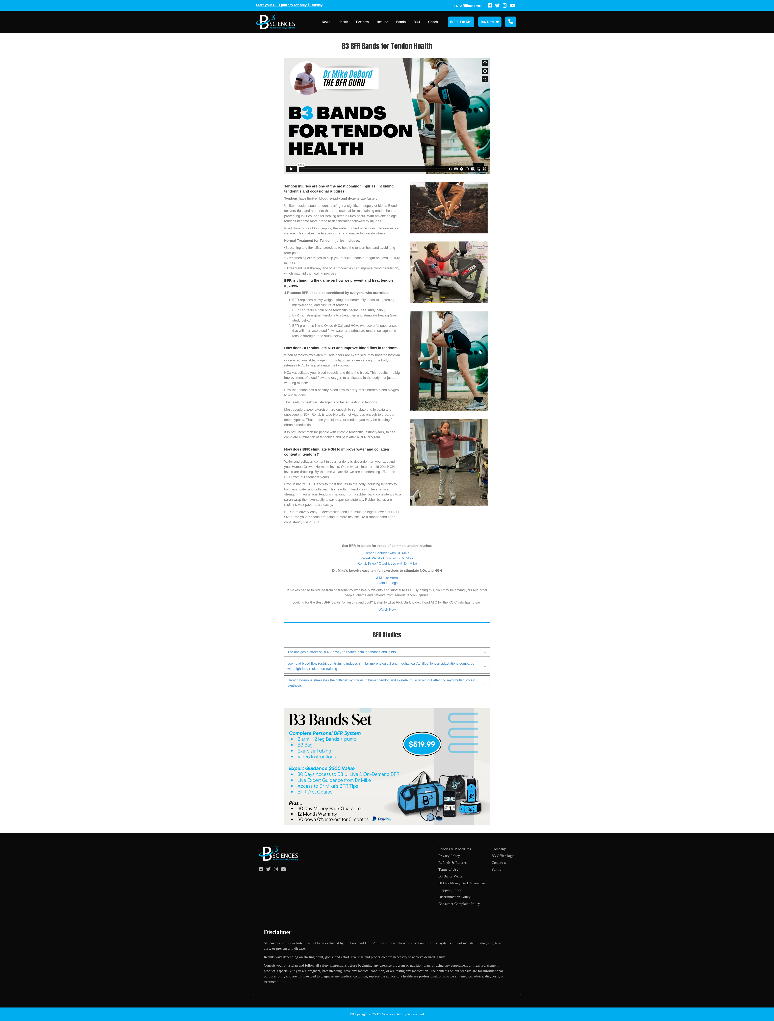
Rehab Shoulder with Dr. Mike (387, 553)
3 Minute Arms (387, 578)
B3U (417, 22)
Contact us (499, 863)
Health (343, 22)
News (326, 22)
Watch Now (387, 609)
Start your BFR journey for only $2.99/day (289, 5)
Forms (496, 869)
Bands (401, 22)
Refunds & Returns (452, 863)
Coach (433, 22)
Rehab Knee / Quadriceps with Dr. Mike (387, 563)
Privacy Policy (449, 856)
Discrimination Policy (454, 897)
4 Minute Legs (387, 583)
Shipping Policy (450, 890)
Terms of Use (448, 869)
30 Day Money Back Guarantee (461, 883)
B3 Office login (503, 856)
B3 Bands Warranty (452, 876)
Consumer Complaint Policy (459, 904)
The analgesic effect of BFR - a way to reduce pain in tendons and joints (341, 652)
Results (382, 22)
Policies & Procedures (454, 849)
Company (499, 849)
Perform (362, 22)
